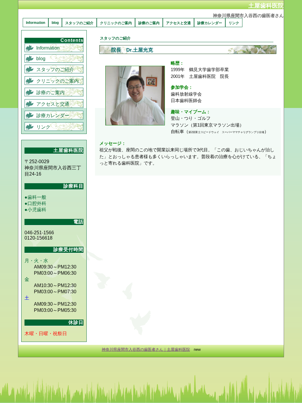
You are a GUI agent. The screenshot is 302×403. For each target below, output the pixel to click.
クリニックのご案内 (116, 23)
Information (35, 23)
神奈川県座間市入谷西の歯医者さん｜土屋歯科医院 (146, 349)
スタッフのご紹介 (79, 23)
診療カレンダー (209, 23)
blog (55, 23)
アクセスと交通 (178, 23)
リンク (234, 23)
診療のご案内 (149, 23)
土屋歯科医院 (266, 5)
